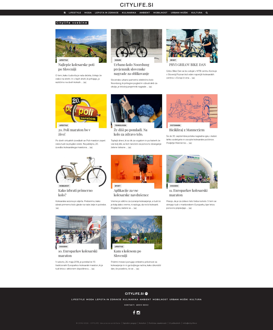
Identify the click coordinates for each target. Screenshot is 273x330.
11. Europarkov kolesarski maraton (188, 192)
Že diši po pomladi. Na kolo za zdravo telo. (130, 131)
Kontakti (129, 305)
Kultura (196, 12)
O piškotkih (174, 323)
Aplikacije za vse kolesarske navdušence (131, 192)
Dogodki (174, 186)
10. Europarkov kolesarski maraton (77, 253)
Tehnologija (120, 125)
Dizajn (118, 60)
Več (84, 82)
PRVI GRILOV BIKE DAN (187, 64)
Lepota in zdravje (107, 12)
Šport (173, 60)
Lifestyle (75, 12)
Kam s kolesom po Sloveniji (127, 253)
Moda (88, 12)
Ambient (144, 12)
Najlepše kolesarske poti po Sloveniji (76, 66)
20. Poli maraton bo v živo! (74, 131)
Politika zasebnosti (158, 323)
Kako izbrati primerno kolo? (75, 192)
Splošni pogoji (130, 323)
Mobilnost (160, 12)
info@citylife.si (190, 323)
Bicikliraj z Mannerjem (186, 129)
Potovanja (175, 125)
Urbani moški (179, 12)
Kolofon (142, 323)
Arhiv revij (142, 305)
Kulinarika (129, 12)
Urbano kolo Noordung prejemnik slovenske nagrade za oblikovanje (131, 69)
